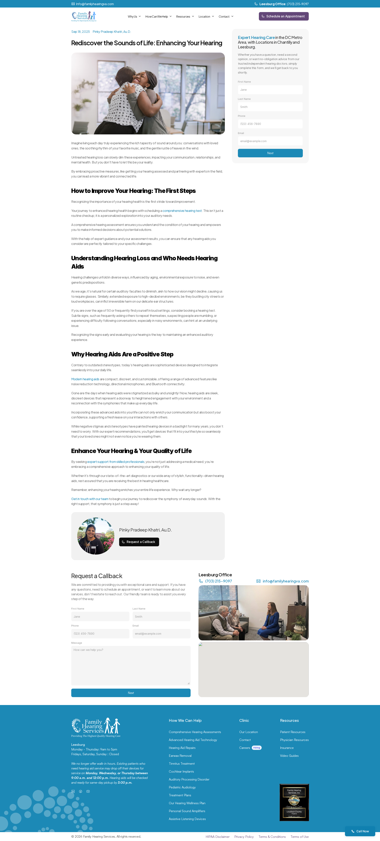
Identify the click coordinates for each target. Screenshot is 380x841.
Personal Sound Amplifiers (187, 811)
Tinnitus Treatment (182, 763)
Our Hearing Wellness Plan (187, 803)
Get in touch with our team (89, 498)
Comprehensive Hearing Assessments (195, 732)
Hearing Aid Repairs (182, 748)
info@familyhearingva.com (286, 581)
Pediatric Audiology (182, 787)
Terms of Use (300, 837)
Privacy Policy (244, 837)
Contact (245, 740)
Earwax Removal (180, 756)
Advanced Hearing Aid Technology (193, 740)
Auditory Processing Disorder (189, 779)
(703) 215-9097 (218, 581)
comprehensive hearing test (182, 210)
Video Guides (289, 756)
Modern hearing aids (85, 378)
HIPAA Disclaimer (218, 837)
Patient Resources (292, 732)
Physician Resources (294, 740)
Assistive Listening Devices (187, 819)
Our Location (248, 732)
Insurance (287, 748)
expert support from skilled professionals (115, 461)
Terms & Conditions (272, 837)
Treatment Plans (180, 795)
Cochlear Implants (181, 771)
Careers (244, 748)
